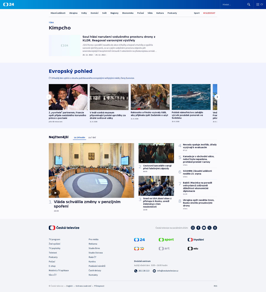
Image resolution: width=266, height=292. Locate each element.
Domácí (94, 13)
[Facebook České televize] (198, 228)
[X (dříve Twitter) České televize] (209, 228)
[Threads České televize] (215, 228)
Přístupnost (99, 286)
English (69, 286)
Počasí (140, 13)
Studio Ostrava (96, 252)
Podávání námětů (97, 266)
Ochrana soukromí (83, 286)
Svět (104, 13)
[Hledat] (248, 4)
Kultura (160, 13)
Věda (150, 13)
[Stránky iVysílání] (196, 239)
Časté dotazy (95, 270)
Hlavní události (58, 13)
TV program (54, 239)
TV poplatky (54, 248)
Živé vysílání (54, 243)
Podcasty (172, 13)
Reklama (93, 243)
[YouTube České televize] (204, 228)
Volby (84, 13)
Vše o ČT (53, 274)
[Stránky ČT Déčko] (139, 248)
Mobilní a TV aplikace (59, 270)
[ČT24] (8, 4)
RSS (215, 286)
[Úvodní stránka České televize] (64, 228)
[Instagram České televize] (193, 228)
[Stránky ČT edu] (193, 248)
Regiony (114, 13)
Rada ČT (92, 257)
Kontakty (93, 274)
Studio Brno (94, 248)
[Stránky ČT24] (139, 239)
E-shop (52, 266)
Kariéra (92, 261)
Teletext (53, 252)
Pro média (93, 239)
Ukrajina (73, 13)
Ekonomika (127, 13)
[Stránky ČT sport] (166, 239)
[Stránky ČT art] (164, 248)
